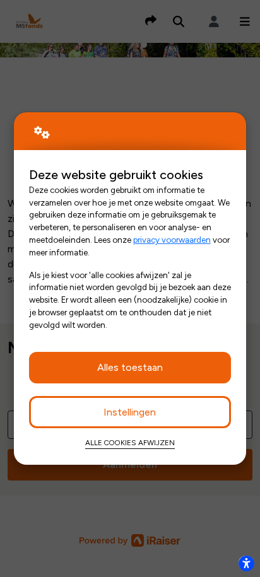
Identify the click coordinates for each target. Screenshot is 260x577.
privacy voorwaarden (172, 240)
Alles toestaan (130, 367)
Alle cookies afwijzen (130, 442)
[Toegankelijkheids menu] (246, 563)
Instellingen (129, 412)
